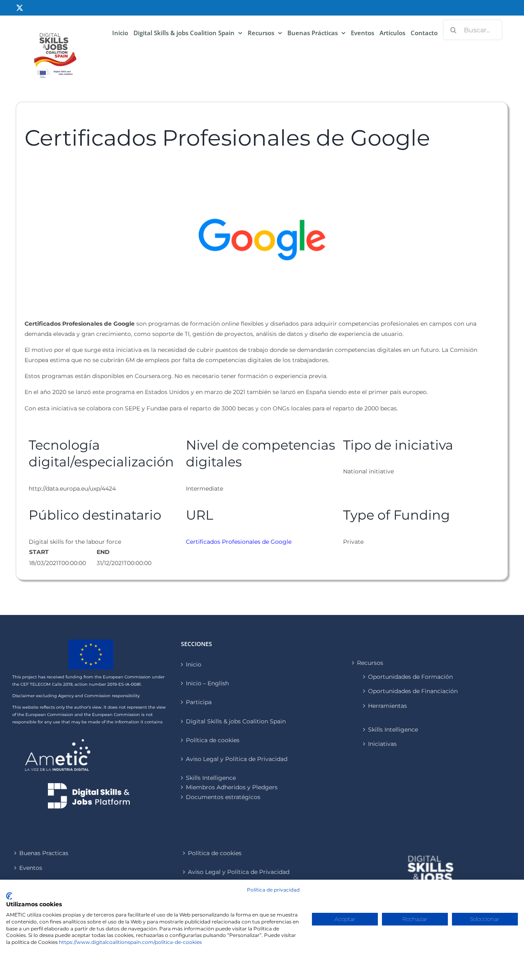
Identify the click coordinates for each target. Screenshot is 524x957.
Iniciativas (382, 744)
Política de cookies (212, 740)
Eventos (30, 867)
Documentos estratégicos (223, 797)
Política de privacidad (273, 890)
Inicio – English (207, 683)
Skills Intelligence (393, 729)
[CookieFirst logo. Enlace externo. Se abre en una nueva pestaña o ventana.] (9, 896)
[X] (19, 8)
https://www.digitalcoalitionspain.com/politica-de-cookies (130, 942)
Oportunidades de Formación (410, 676)
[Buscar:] (472, 29)
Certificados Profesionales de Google (238, 541)
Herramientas (387, 705)
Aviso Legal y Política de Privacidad (236, 759)
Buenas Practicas (43, 853)
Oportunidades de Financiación (413, 691)
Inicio (193, 664)
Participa (199, 702)
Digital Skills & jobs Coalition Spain (236, 721)
